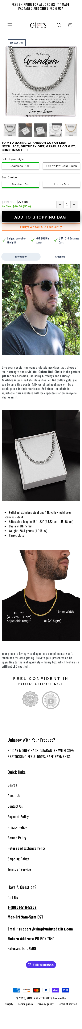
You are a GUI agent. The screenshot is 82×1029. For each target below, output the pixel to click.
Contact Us (15, 806)
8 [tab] (48, 116)
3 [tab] (33, 116)
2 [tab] (30, 116)
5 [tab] (39, 116)
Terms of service (67, 1004)
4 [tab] (36, 116)
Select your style (13, 159)
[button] (9, 25)
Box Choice (9, 177)
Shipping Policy (18, 858)
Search (12, 784)
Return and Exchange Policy (27, 848)
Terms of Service (19, 869)
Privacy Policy (17, 827)
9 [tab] (51, 116)
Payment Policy (18, 816)
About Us (14, 795)
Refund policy (25, 1004)
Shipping (60, 256)
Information (21, 256)
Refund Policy (17, 837)
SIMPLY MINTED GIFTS (39, 998)
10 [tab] (54, 116)
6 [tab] (42, 116)
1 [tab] (27, 116)
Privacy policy (46, 1004)
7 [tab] (45, 116)
